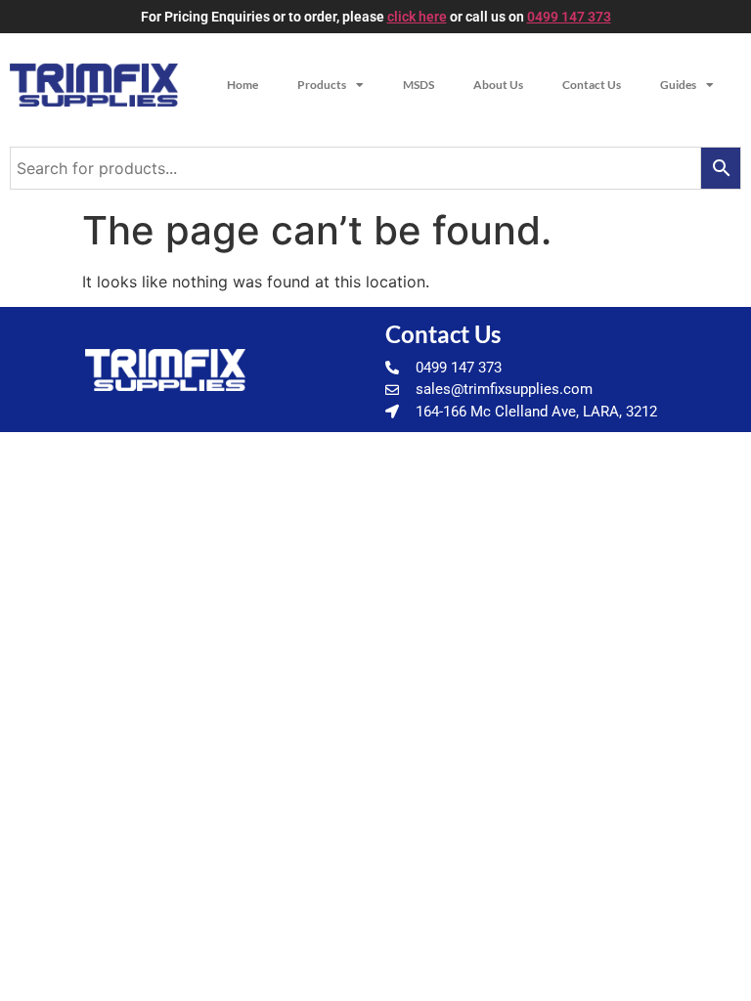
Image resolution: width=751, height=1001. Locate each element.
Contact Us (591, 84)
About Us (498, 84)
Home (242, 84)
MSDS (418, 84)
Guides (678, 84)
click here (417, 16)
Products (321, 84)
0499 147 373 (569, 16)
